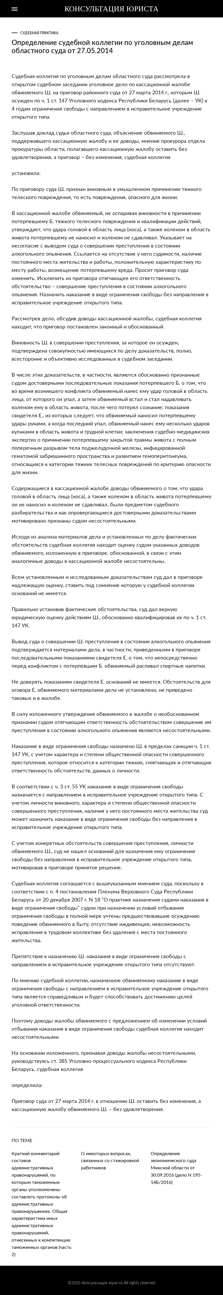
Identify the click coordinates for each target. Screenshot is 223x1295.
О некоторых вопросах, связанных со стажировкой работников (110, 1161)
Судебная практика (39, 33)
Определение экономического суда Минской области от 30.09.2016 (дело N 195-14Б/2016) (176, 1168)
